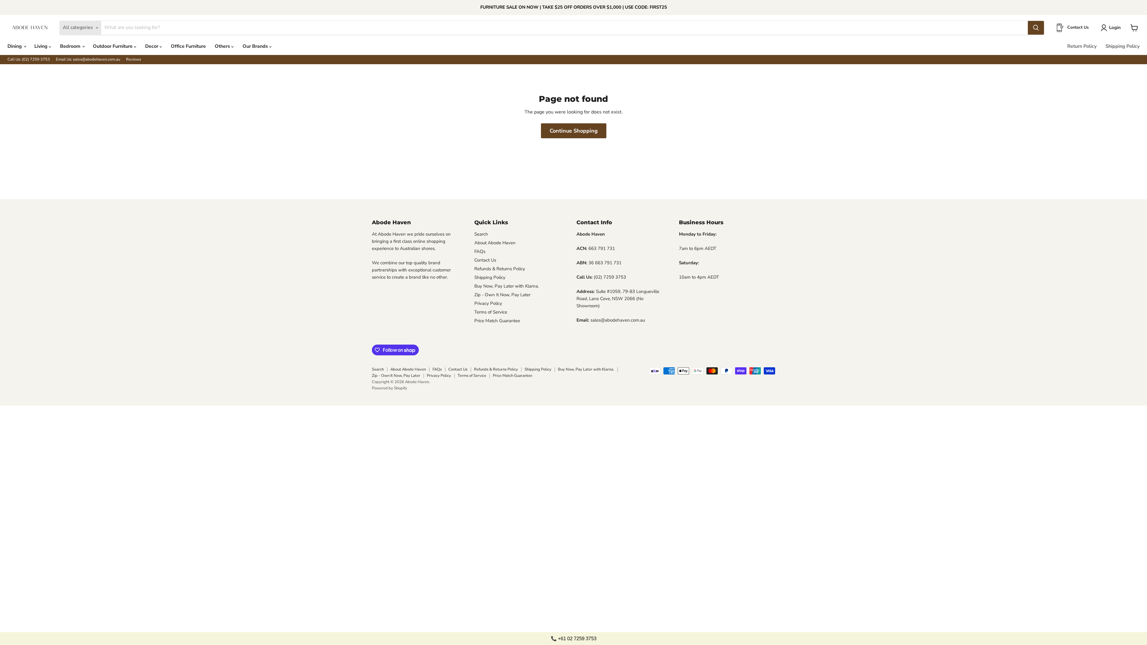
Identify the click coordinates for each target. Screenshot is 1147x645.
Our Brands (256, 46)
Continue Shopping (574, 130)
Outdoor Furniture (113, 46)
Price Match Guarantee (497, 321)
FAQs (479, 251)
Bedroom (71, 46)
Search (481, 234)
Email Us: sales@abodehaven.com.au (88, 59)
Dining (15, 46)
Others (223, 46)
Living (41, 46)
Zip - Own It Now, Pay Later (502, 295)
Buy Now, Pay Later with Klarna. (506, 286)
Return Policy (1082, 46)
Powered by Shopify (389, 388)
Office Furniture (188, 46)
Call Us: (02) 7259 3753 (28, 59)
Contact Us (485, 260)
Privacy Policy (488, 303)
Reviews (133, 59)
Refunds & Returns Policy (499, 269)
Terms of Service (490, 312)
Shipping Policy (1122, 46)
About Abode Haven (495, 243)
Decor (152, 46)
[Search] (1036, 28)
